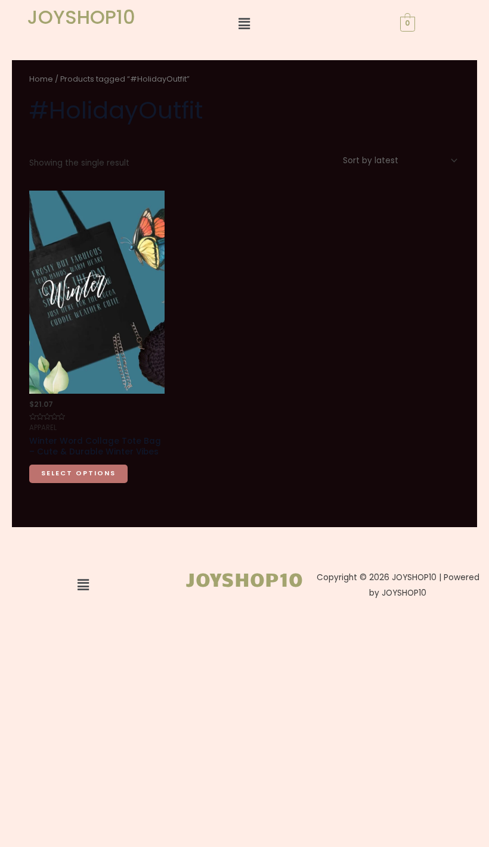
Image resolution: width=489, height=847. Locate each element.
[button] (244, 24)
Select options (78, 473)
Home (41, 79)
